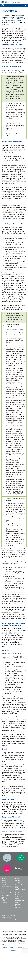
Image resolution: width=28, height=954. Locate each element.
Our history (18, 882)
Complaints (12, 947)
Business (3, 882)
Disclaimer (19, 947)
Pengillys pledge (20, 889)
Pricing (17, 888)
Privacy (5, 947)
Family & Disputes (6, 886)
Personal (3, 880)
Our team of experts (18, 885)
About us (17, 880)
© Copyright (14, 950)
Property (3, 884)
